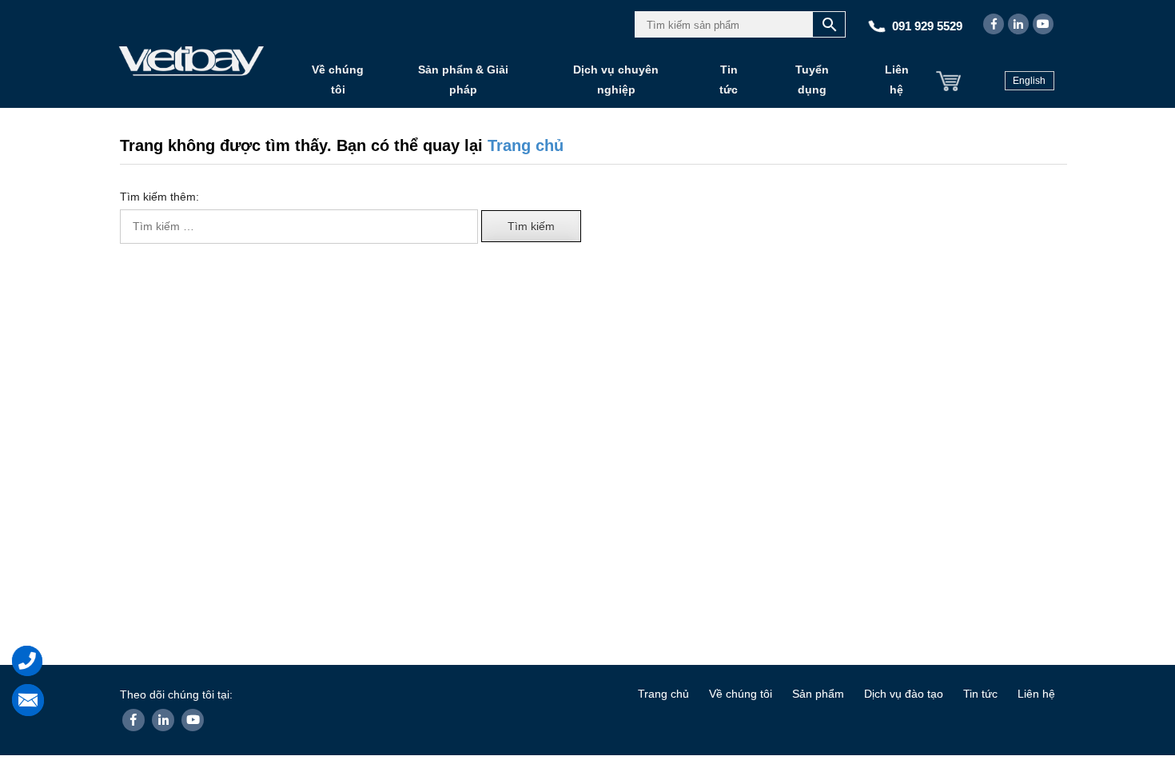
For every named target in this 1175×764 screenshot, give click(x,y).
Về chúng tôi (338, 79)
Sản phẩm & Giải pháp (463, 79)
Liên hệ (897, 79)
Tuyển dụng (812, 79)
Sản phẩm (818, 693)
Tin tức (728, 79)
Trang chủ (526, 145)
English (1029, 80)
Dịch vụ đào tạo (903, 693)
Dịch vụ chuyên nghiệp (616, 79)
